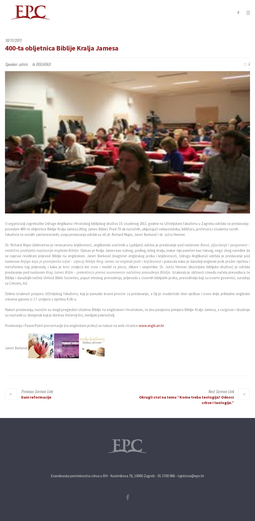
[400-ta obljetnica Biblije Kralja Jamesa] (127, 142)
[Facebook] (238, 12)
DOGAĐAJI (43, 64)
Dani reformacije (36, 397)
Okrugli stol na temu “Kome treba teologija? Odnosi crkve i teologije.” (186, 400)
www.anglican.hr (151, 325)
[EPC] (127, 446)
